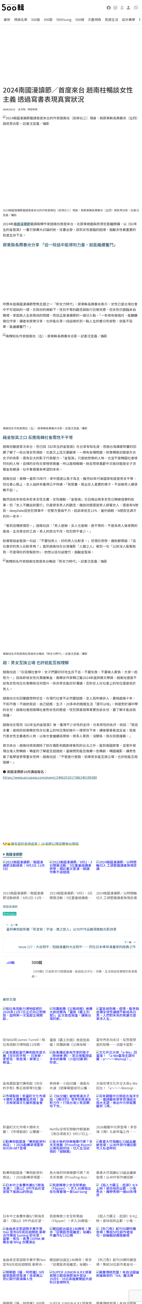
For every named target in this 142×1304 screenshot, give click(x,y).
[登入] (128, 7)
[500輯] (13, 7)
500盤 (35, 19)
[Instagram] (115, 7)
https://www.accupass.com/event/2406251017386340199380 (50, 777)
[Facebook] (109, 7)
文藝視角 (94, 19)
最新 (7, 19)
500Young (64, 19)
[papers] (122, 7)
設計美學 (128, 19)
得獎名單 (20, 19)
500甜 (48, 19)
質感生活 (111, 19)
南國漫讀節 (10, 906)
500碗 (79, 19)
